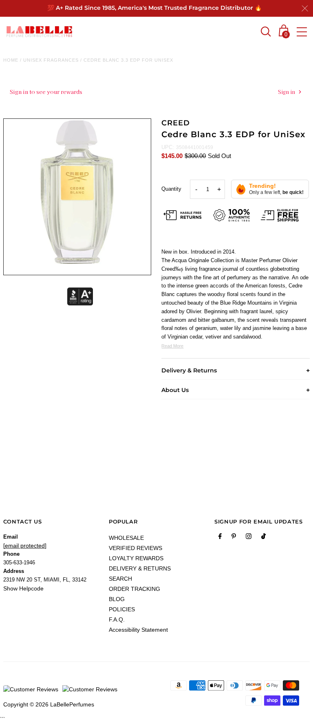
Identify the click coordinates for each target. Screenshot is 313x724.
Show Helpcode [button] (23, 588)
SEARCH (120, 578)
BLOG (117, 599)
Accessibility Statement (138, 629)
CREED (175, 122)
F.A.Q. (117, 619)
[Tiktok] (263, 537)
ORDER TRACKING (134, 589)
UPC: (167, 147)
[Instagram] (248, 537)
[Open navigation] (302, 31)
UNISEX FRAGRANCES (51, 60)
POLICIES (122, 609)
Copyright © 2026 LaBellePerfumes (48, 704)
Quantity (171, 189)
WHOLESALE (126, 538)
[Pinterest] (233, 537)
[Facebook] (220, 537)
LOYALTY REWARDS (136, 558)
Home (10, 60)
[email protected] (24, 545)
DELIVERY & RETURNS (140, 568)
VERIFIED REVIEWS (135, 548)
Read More (172, 345)
